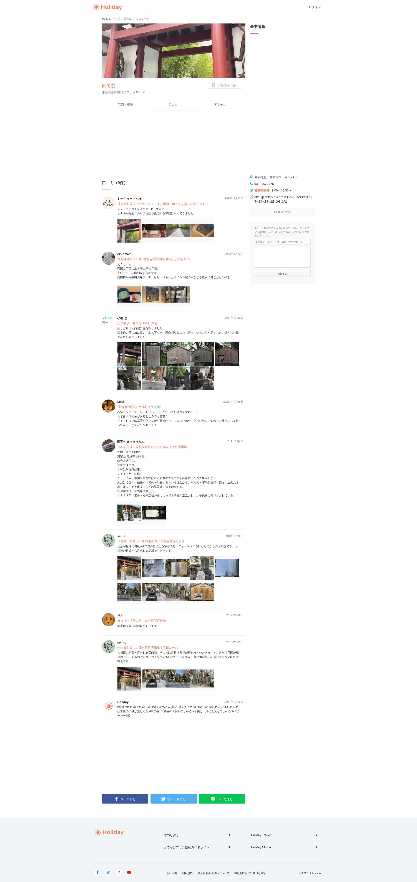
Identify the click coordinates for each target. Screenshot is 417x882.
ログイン (315, 7)
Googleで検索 (282, 211)
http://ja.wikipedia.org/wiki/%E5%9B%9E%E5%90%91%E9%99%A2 (284, 199)
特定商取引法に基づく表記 (250, 873)
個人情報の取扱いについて (213, 873)
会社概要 (172, 873)
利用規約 (187, 873)
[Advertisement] (173, 145)
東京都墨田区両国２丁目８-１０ (276, 177)
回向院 (108, 85)
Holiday (107, 6)
